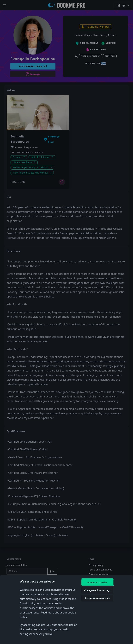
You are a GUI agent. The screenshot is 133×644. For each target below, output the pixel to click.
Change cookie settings (97, 590)
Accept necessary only (97, 598)
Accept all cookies (97, 582)
